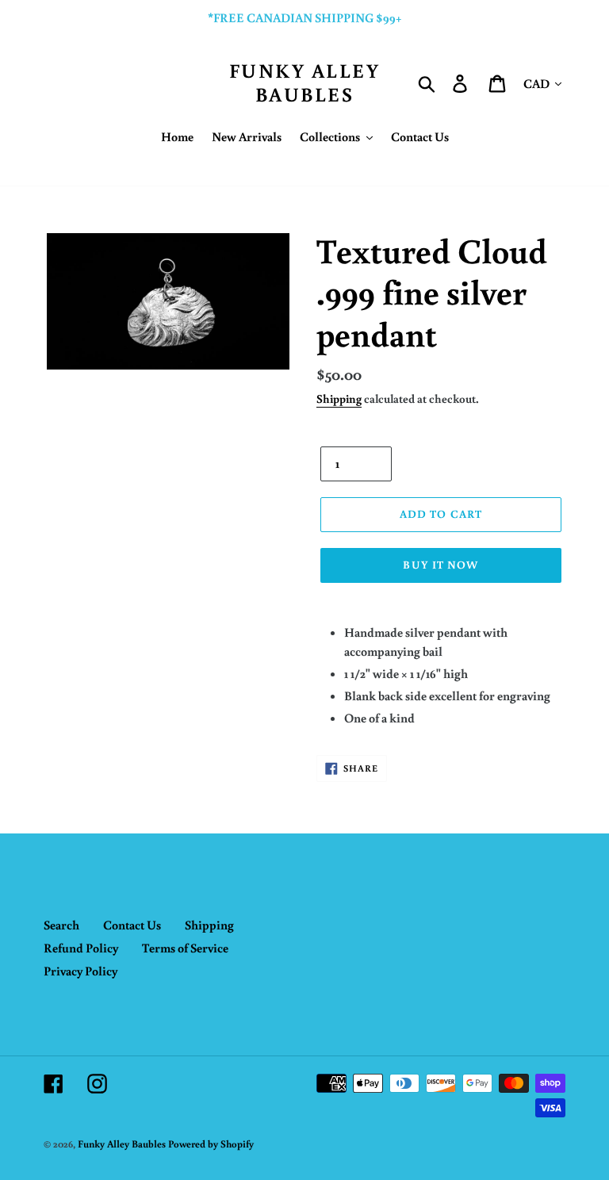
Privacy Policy (80, 971)
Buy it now (440, 564)
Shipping (339, 398)
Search (61, 925)
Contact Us (132, 925)
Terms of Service (185, 948)
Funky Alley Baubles (305, 82)
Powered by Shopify (211, 1144)
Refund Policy (81, 948)
